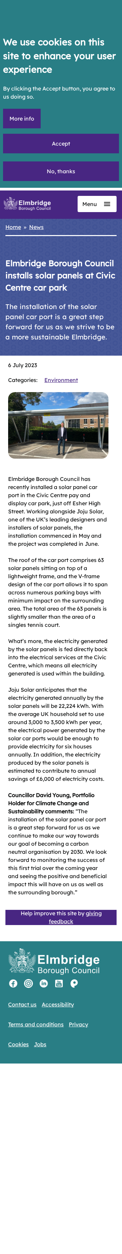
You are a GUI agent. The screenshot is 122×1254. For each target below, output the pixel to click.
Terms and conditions (36, 1024)
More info (21, 118)
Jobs (40, 1044)
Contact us (22, 1004)
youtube (59, 983)
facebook (13, 983)
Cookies (18, 1044)
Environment (61, 380)
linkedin (44, 983)
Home (13, 227)
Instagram (28, 983)
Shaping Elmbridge (74, 983)
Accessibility (58, 1004)
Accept (61, 143)
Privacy (78, 1024)
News (36, 227)
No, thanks (61, 171)
